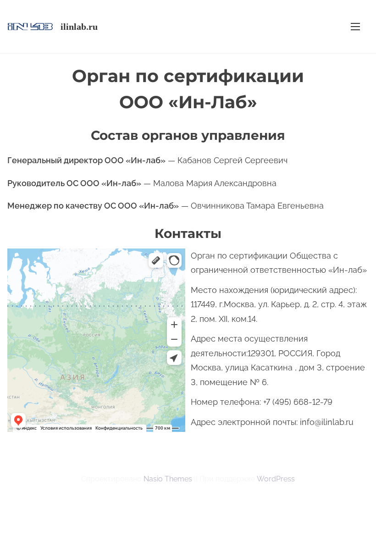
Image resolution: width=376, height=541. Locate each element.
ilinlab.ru (79, 27)
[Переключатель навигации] (355, 26)
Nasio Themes (169, 479)
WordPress (276, 479)
